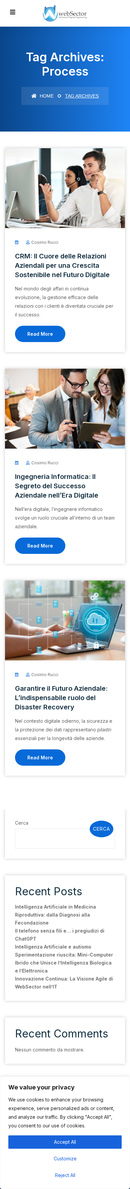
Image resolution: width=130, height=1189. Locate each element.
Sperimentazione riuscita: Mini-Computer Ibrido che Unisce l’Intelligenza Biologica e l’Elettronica (64, 963)
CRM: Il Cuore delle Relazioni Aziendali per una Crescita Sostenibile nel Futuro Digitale (62, 265)
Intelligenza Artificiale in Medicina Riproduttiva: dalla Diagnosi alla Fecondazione (55, 915)
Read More (40, 334)
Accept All (65, 1142)
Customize (65, 1158)
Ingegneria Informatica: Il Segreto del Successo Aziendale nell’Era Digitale (56, 486)
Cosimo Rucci (44, 242)
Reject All (65, 1175)
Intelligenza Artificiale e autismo (53, 947)
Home (46, 96)
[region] (65, 1132)
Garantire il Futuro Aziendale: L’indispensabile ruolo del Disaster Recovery (61, 697)
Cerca (21, 823)
